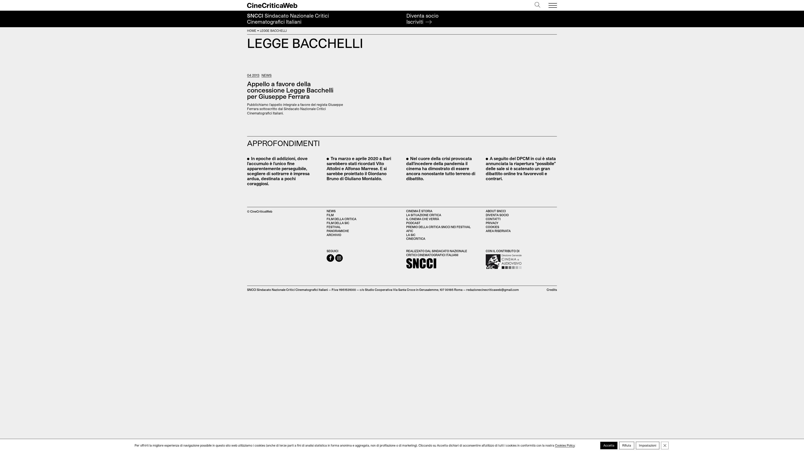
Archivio (334, 235)
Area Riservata (498, 231)
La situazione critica (423, 215)
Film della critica (341, 219)
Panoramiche (338, 231)
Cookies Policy (565, 445)
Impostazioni (647, 445)
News (267, 75)
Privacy (492, 223)
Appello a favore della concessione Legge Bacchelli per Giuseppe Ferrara (290, 90)
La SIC (410, 235)
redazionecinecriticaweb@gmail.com (492, 289)
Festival (334, 227)
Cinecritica (415, 238)
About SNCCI (496, 211)
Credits (552, 289)
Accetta (608, 445)
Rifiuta (626, 445)
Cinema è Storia (419, 211)
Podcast (413, 223)
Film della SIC (338, 223)
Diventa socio (422, 19)
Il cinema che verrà (422, 219)
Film (330, 215)
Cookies (492, 227)
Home (251, 30)
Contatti (493, 219)
